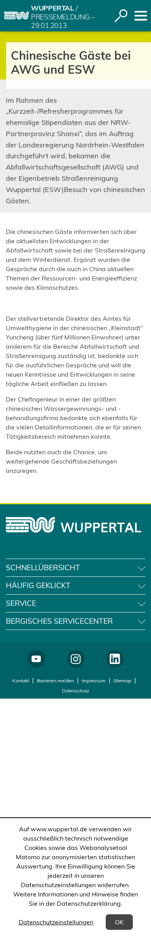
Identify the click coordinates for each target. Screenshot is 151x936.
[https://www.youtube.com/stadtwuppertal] (36, 658)
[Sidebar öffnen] (140, 15)
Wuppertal (52, 7)
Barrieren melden (55, 680)
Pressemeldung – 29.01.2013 (63, 21)
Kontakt (20, 680)
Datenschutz (75, 691)
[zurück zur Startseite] (16, 15)
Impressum (94, 680)
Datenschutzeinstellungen (56, 922)
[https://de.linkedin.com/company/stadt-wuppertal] (114, 658)
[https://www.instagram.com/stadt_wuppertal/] (75, 658)
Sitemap (122, 680)
